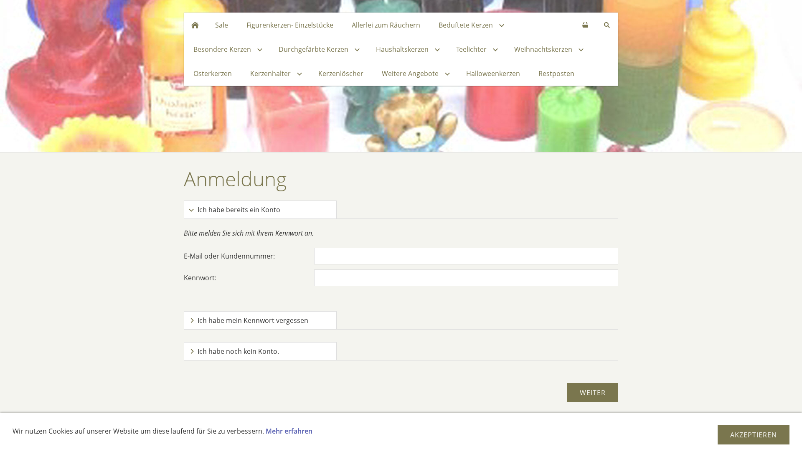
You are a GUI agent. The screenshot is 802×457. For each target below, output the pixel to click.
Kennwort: (200, 277)
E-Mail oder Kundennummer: (229, 256)
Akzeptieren (753, 434)
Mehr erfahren (289, 431)
